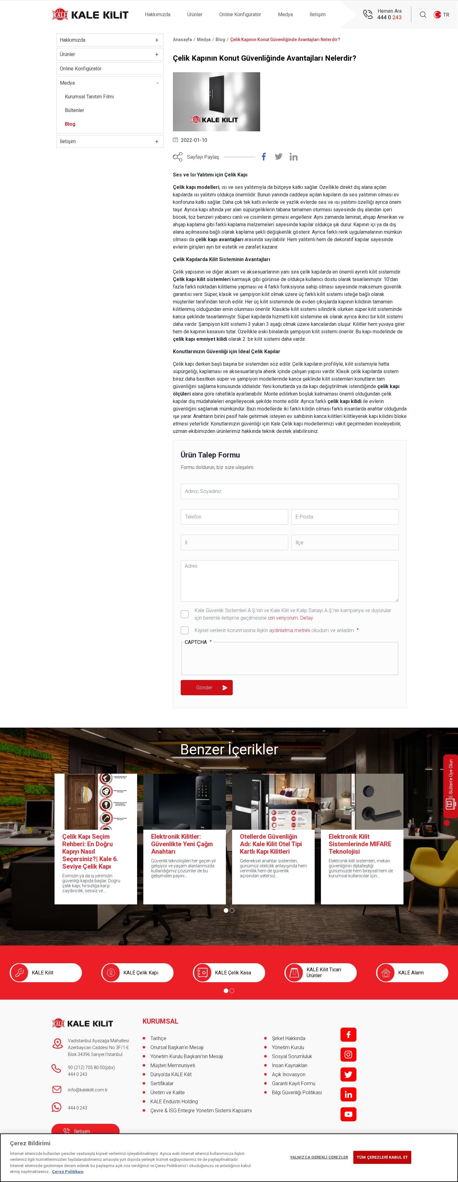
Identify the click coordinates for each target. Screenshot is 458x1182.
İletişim (318, 14)
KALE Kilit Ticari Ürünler (324, 972)
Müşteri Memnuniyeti (172, 1065)
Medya (285, 14)
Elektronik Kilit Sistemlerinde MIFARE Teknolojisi (360, 844)
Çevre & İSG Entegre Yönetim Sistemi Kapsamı (201, 1111)
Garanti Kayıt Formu (294, 1083)
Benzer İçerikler (229, 749)
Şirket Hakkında (288, 1038)
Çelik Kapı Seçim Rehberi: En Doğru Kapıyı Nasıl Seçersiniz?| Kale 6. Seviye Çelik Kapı (90, 851)
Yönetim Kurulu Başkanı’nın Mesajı (186, 1056)
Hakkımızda (157, 14)
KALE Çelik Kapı (140, 973)
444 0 (389, 17)
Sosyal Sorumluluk (292, 1056)
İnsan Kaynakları (289, 1065)
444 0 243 (77, 1074)
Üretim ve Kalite (167, 1092)
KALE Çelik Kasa (233, 973)
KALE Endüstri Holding (174, 1102)
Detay (306, 618)
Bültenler (74, 110)
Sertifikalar (162, 1083)
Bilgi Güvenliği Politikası (297, 1092)
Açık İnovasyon (288, 1074)
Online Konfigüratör (240, 14)
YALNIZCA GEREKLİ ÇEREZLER (319, 1157)
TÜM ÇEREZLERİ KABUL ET (382, 1157)
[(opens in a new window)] (267, 158)
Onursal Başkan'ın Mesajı (176, 1047)
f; (348, 1035)
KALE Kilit (42, 973)
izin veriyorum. (283, 618)
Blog (70, 124)
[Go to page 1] (226, 910)
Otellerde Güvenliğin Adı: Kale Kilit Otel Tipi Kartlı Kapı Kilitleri (271, 844)
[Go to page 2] (232, 910)
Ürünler (195, 14)
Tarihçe (158, 1038)
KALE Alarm (411, 973)
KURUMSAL (161, 1021)
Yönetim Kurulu (288, 1047)
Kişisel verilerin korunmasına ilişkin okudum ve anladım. (275, 630)
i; (348, 1055)
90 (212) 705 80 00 (86, 1067)
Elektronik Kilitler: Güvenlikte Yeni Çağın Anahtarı (182, 844)
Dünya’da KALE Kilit (171, 1074)
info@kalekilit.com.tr (88, 1089)
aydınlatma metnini (289, 630)
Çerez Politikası (67, 1171)
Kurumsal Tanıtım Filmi (89, 97)
